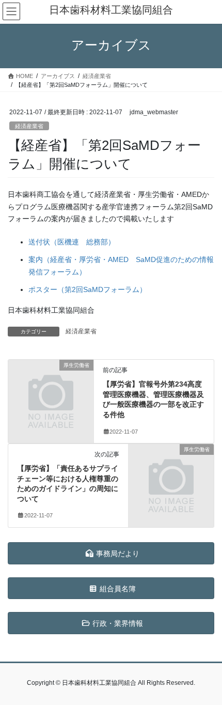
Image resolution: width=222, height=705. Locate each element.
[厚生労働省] (50, 385)
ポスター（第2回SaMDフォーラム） (87, 289)
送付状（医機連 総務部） (71, 242)
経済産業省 (29, 126)
